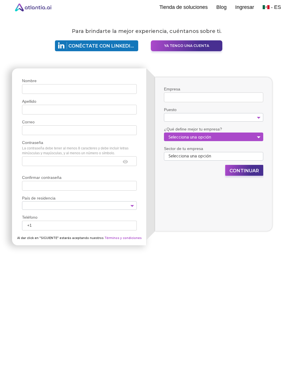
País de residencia (39, 198)
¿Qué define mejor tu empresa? (193, 129)
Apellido (29, 101)
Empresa (172, 89)
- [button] (275, 7)
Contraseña (32, 142)
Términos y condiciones (123, 238)
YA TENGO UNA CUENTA (186, 46)
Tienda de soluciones (183, 7)
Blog (221, 7)
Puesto (170, 109)
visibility (125, 162)
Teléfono (29, 217)
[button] (131, 206)
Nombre (29, 80)
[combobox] (74, 206)
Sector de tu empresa (183, 148)
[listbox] (213, 137)
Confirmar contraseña (42, 177)
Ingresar (244, 7)
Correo (28, 122)
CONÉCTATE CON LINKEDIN (101, 46)
